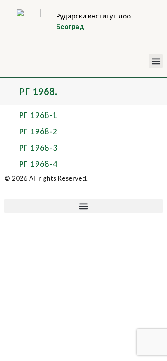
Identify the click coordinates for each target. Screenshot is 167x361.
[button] (156, 61)
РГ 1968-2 (38, 131)
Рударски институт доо (93, 16)
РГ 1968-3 (38, 147)
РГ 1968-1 (38, 115)
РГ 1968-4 (38, 164)
